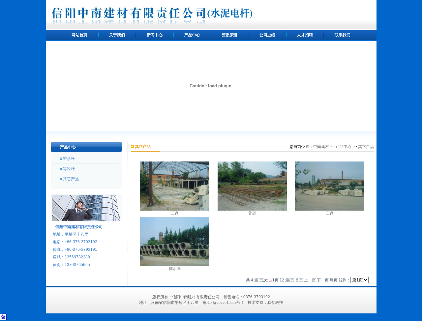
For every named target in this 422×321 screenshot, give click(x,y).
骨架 (252, 213)
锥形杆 (69, 158)
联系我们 (342, 35)
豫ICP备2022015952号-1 (223, 302)
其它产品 (71, 179)
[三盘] (174, 185)
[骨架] (252, 185)
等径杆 (69, 168)
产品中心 (192, 35)
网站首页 (79, 35)
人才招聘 (305, 35)
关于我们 (117, 35)
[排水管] (174, 241)
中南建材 (321, 146)
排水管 (175, 268)
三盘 (175, 213)
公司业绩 (267, 35)
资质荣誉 (230, 35)
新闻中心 (155, 35)
